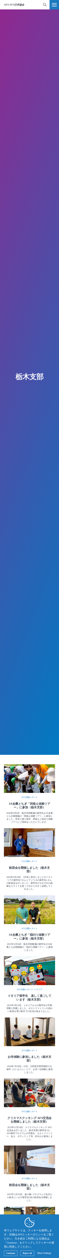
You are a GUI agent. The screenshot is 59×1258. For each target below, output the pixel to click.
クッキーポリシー (32, 1234)
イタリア (38, 989)
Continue (10, 1253)
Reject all (27, 1253)
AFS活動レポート (29, 797)
